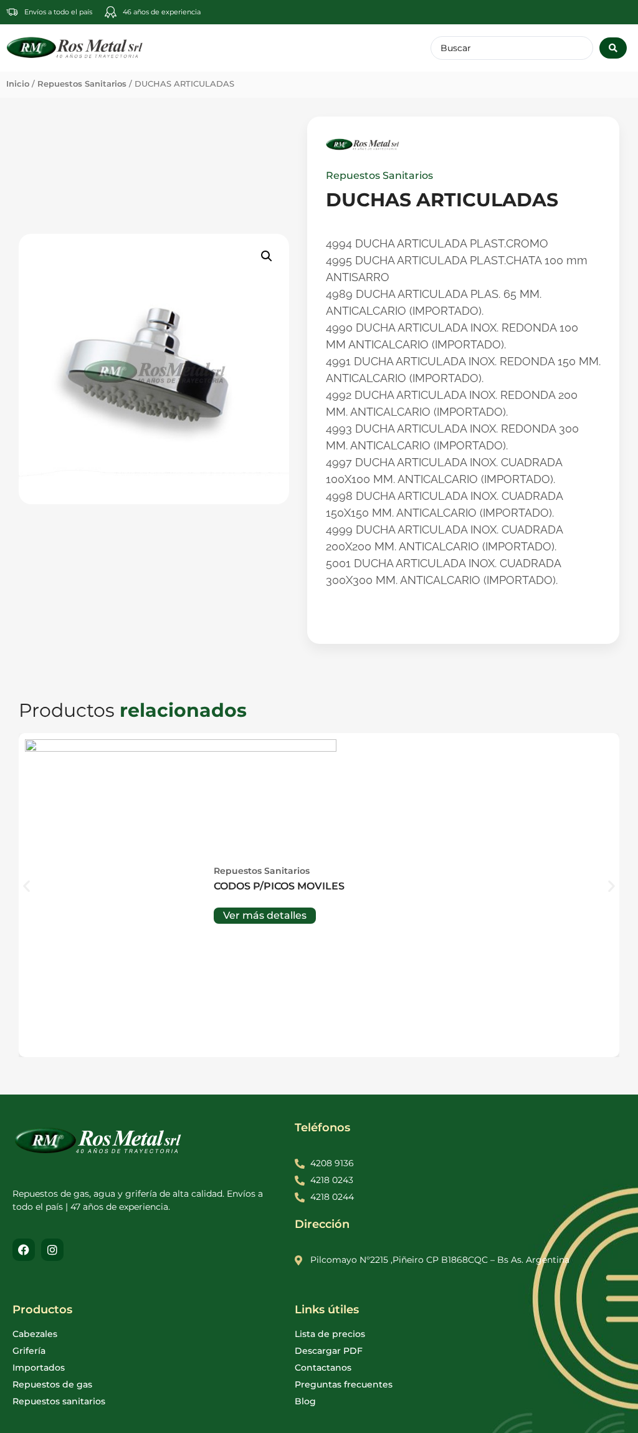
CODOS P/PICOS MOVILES (279, 886)
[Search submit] (613, 48)
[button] (266, 256)
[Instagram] (52, 1250)
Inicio (17, 84)
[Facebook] (23, 1250)
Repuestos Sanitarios (81, 84)
